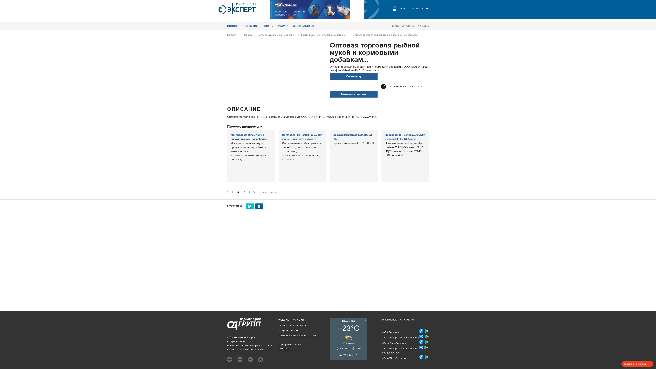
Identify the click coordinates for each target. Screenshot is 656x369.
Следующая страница (265, 192)
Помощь (423, 26)
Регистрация (420, 9)
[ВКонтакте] (260, 206)
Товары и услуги (275, 26)
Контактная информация (297, 335)
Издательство (304, 26)
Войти (404, 9)
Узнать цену (353, 76)
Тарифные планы (403, 26)
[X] (250, 206)
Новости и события (242, 26)
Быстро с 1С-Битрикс (635, 363)
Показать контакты (353, 94)
